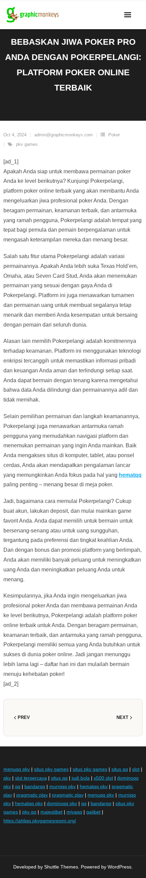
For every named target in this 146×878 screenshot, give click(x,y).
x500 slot (103, 778)
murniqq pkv (62, 786)
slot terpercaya (31, 778)
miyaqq (74, 812)
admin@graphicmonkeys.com (63, 134)
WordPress (119, 867)
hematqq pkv (94, 786)
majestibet (51, 812)
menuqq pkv (16, 769)
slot (136, 769)
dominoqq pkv (62, 803)
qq (17, 786)
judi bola (81, 778)
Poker (114, 134)
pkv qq (29, 812)
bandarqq (34, 786)
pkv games (27, 144)
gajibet (93, 812)
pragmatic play (32, 795)
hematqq (130, 475)
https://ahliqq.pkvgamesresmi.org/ (39, 820)
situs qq (119, 769)
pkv (7, 778)
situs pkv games (51, 769)
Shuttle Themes (61, 867)
